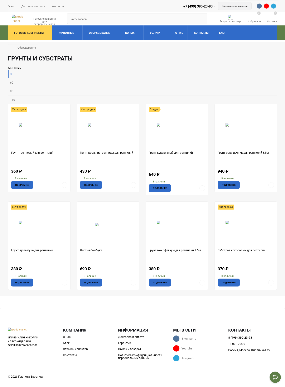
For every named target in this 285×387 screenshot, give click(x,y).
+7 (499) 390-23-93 (198, 6)
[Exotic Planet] (32, 330)
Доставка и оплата (33, 6)
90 (11, 91)
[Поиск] (202, 19)
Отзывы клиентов (75, 349)
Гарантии (124, 343)
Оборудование (27, 47)
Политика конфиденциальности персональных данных (140, 356)
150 (12, 100)
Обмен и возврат (129, 349)
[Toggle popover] (275, 377)
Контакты (58, 6)
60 (11, 82)
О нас (11, 6)
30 (11, 74)
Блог (66, 343)
